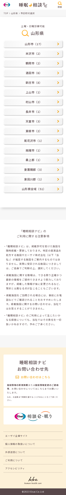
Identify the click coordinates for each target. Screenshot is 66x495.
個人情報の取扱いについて (20, 444)
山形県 (14, 13)
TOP (6, 13)
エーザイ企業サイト (16, 435)
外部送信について (15, 452)
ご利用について (14, 460)
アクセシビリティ (15, 468)
